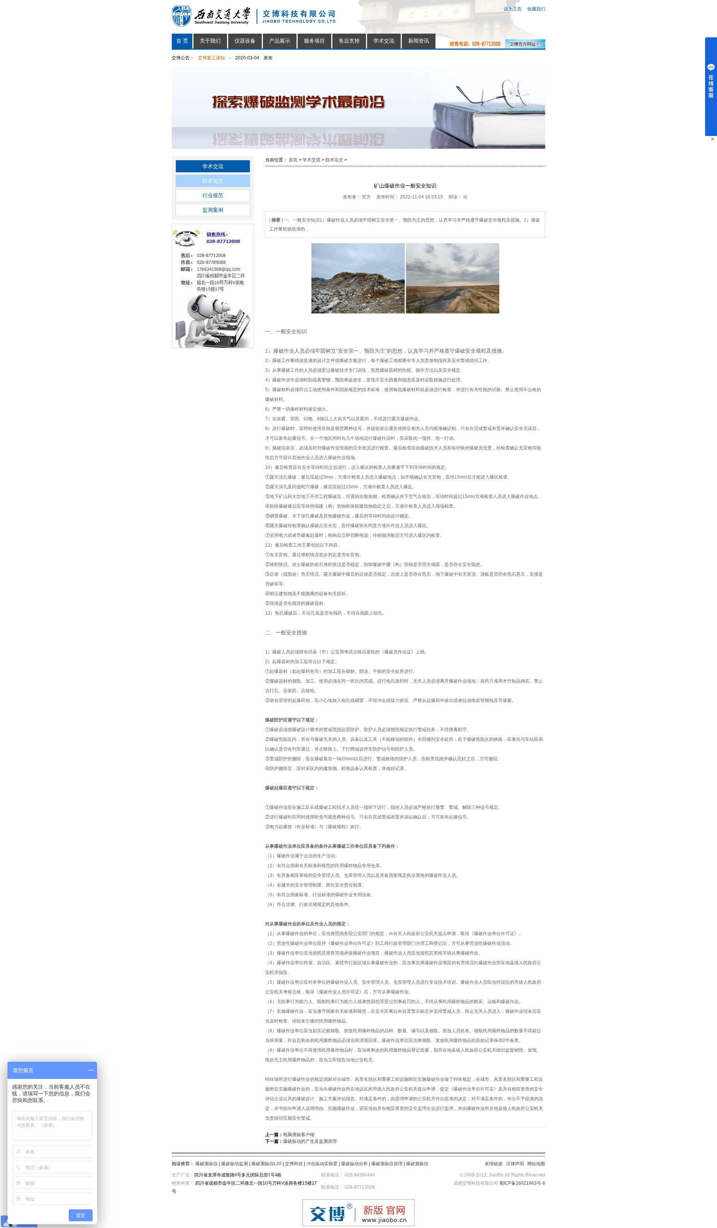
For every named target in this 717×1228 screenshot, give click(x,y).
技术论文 (212, 181)
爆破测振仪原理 (387, 1163)
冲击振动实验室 (322, 1163)
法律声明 (515, 1163)
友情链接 (494, 1163)
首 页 (182, 41)
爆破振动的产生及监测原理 (310, 1141)
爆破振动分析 (354, 1163)
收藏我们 (536, 9)
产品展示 (279, 41)
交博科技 (294, 1163)
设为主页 (513, 9)
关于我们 (210, 41)
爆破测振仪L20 (266, 1163)
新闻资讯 (418, 41)
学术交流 (383, 41)
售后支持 (349, 41)
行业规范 (212, 195)
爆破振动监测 (234, 1163)
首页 (293, 160)
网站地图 (536, 1163)
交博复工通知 (211, 58)
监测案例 (212, 210)
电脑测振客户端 (298, 1134)
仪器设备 (245, 41)
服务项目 (314, 41)
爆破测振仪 (206, 1163)
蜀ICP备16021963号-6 (522, 1183)
